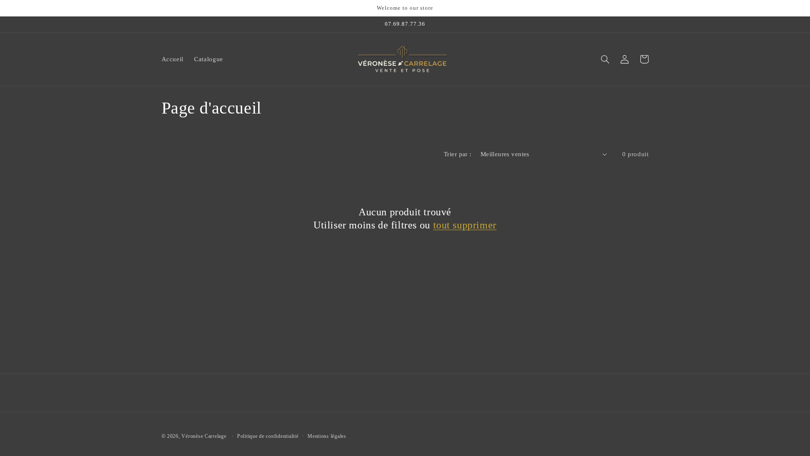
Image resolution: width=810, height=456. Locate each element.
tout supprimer (465, 225)
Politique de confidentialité (268, 436)
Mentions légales (327, 436)
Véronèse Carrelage (203, 436)
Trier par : (458, 154)
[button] (605, 59)
